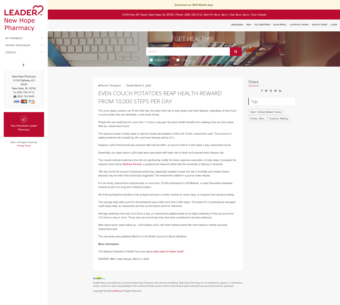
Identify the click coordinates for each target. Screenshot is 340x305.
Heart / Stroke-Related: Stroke (265, 112)
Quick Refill (280, 24)
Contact (10, 52)
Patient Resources (17, 45)
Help (248, 24)
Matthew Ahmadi (132, 164)
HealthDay (116, 290)
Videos (185, 60)
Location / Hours (299, 24)
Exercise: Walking (279, 118)
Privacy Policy (24, 145)
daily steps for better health (168, 251)
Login (334, 24)
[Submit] (236, 51)
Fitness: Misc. (257, 118)
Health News (162, 60)
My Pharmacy (14, 38)
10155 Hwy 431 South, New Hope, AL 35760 (147, 14)
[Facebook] (23, 65)
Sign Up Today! (319, 24)
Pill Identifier (262, 24)
